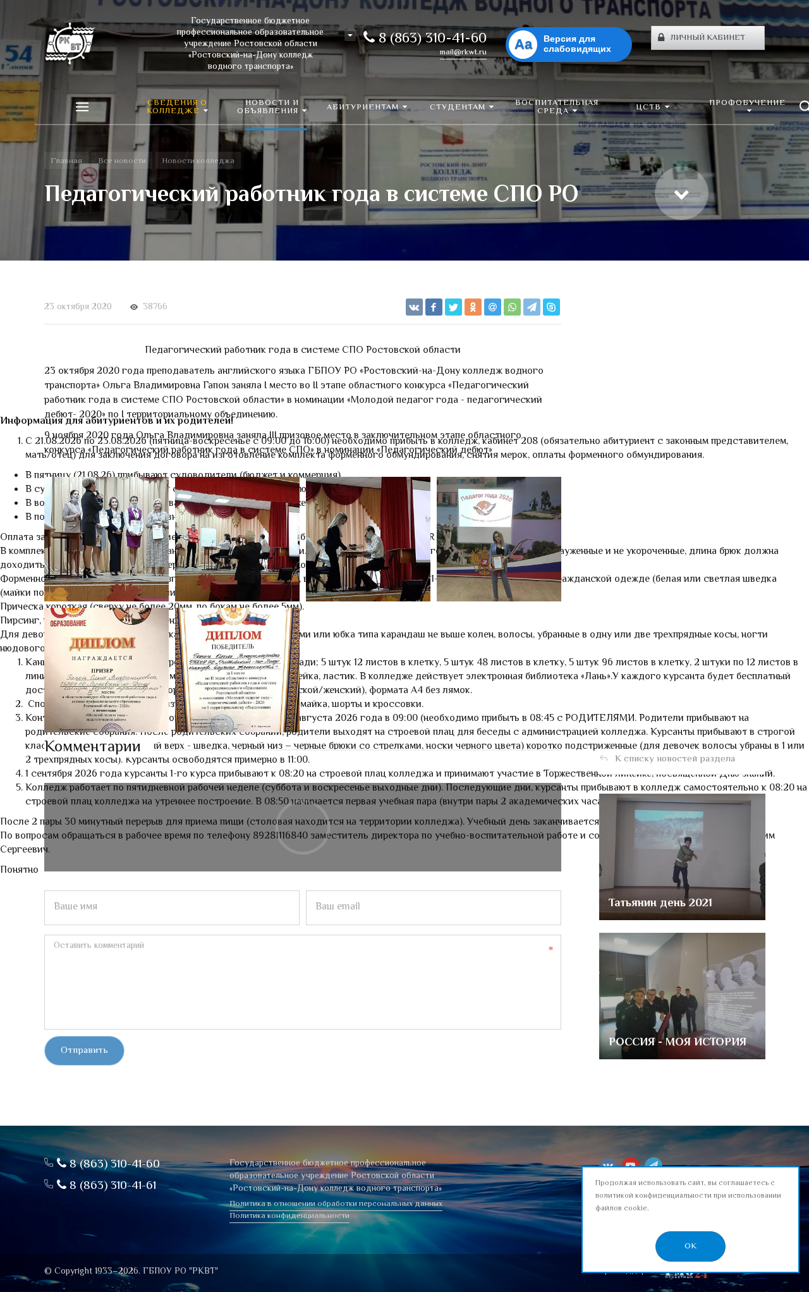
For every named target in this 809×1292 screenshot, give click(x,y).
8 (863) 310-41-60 (431, 39)
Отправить (84, 1050)
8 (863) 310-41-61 (111, 1186)
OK (690, 1246)
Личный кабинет (708, 38)
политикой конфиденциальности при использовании (688, 1196)
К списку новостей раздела (675, 759)
